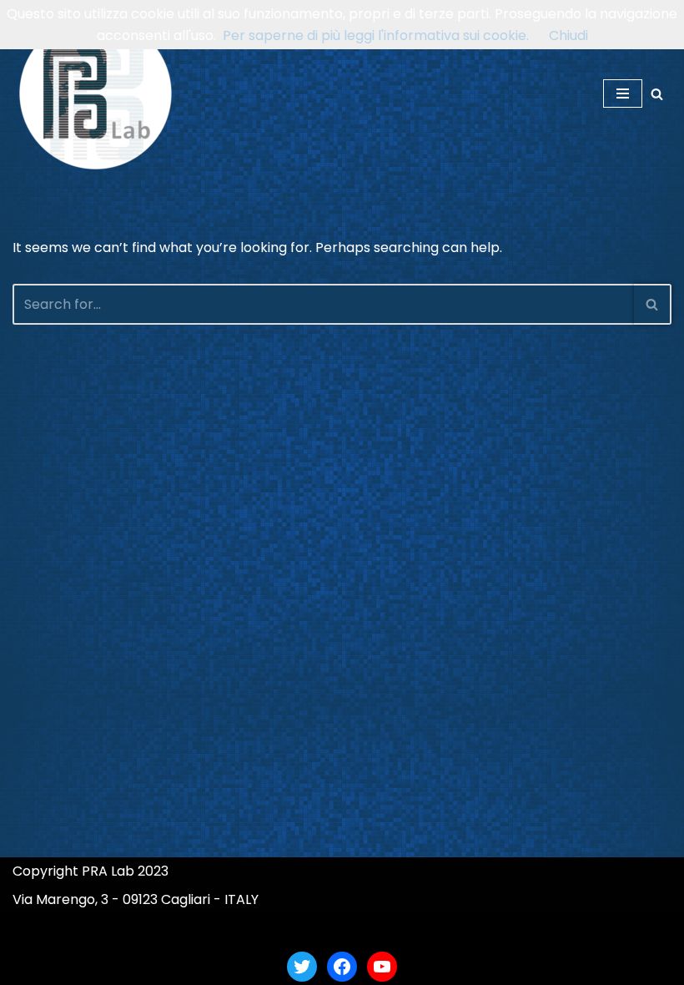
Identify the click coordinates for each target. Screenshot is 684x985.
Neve (260, 930)
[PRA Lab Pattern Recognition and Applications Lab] (96, 93)
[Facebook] (342, 967)
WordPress (405, 930)
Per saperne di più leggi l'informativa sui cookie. (376, 35)
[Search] (657, 94)
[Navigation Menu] (622, 93)
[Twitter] (302, 967)
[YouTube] (382, 967)
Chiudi (568, 35)
